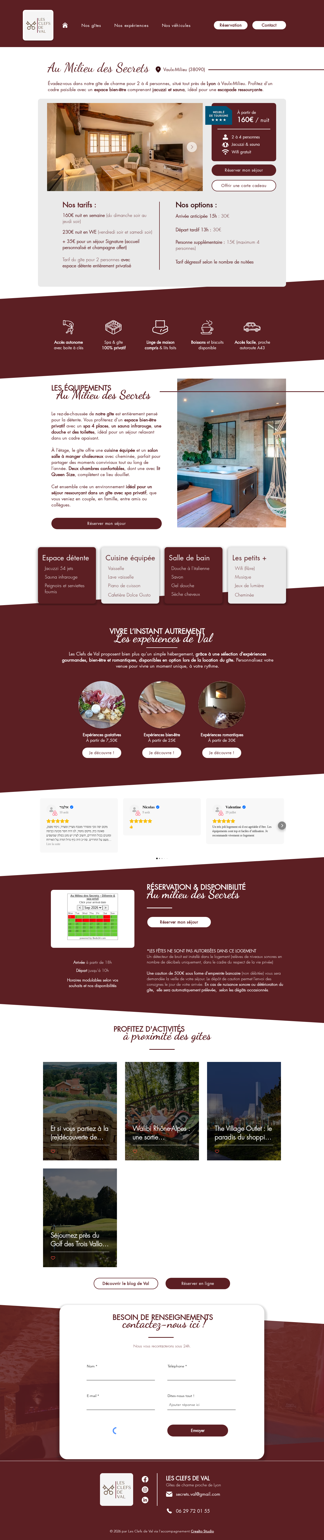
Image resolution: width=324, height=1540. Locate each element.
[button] (131, 25)
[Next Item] (192, 147)
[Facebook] (145, 1479)
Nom (91, 1366)
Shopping (222, 1118)
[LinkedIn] (145, 1489)
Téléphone (176, 1366)
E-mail (91, 1396)
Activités (56, 1118)
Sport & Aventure (63, 1225)
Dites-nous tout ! (181, 1396)
